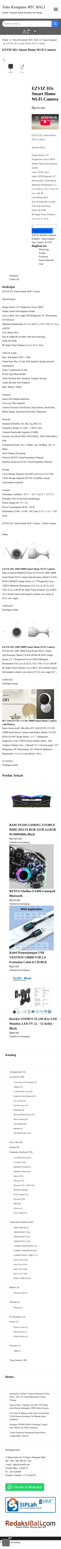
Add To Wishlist (39, 235)
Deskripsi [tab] (13, 275)
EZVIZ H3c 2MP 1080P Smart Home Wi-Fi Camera (28, 647)
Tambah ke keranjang (42, 231)
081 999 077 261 (24, 1461)
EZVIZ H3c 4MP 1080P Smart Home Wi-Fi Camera (28, 569)
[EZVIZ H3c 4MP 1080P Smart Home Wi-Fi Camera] (28, 552)
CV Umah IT (29, 1475)
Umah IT (23, 1468)
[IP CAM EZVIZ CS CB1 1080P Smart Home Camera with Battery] (28, 704)
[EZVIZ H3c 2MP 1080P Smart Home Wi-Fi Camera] (28, 630)
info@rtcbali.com (21, 1464)
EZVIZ (48, 242)
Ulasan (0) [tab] (14, 279)
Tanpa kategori (48, 238)
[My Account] (24, 31)
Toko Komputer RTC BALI (23, 7)
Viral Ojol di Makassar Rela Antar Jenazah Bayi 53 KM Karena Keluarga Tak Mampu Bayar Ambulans (29, 1416)
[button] (3, 60)
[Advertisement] (45, 73)
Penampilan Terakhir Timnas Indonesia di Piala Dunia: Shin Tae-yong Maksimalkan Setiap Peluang (29, 1396)
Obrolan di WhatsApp (28, 1487)
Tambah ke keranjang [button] (19, 842)
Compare (52, 235)
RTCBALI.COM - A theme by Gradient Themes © (30, 1538)
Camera (40, 242)
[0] (6, 1542)
